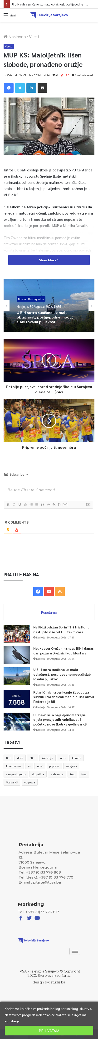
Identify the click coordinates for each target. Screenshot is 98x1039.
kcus (62, 758)
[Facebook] (9, 88)
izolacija (47, 758)
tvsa (84, 774)
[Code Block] (48, 505)
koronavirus (13, 766)
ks (29, 766)
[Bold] (8, 505)
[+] (65, 504)
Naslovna (17, 36)
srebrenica (57, 774)
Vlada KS (12, 782)
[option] (49, 305)
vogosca (29, 782)
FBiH (32, 758)
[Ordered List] (31, 505)
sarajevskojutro (15, 774)
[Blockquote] (42, 505)
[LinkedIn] (31, 88)
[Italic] (14, 505)
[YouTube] (49, 591)
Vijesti (34, 36)
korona (76, 758)
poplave (54, 766)
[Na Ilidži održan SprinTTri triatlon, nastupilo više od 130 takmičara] (17, 634)
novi (40, 766)
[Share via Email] (42, 88)
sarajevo (71, 766)
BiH (8, 758)
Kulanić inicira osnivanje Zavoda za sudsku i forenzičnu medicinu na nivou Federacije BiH (63, 697)
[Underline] (19, 505)
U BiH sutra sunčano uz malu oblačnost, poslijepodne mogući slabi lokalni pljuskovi (45, 317)
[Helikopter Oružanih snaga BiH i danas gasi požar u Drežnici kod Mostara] (17, 655)
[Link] (54, 505)
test (72, 774)
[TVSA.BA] (49, 15)
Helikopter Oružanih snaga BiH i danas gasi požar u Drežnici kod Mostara (63, 650)
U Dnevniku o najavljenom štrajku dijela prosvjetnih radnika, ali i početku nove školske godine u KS (60, 719)
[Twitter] (20, 88)
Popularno (49, 612)
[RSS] (60, 591)
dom (20, 758)
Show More (48, 260)
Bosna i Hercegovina (31, 299)
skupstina (38, 774)
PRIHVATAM (49, 1030)
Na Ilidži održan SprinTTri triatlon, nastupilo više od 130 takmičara (61, 629)
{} (59, 504)
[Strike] (25, 505)
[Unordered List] (36, 505)
